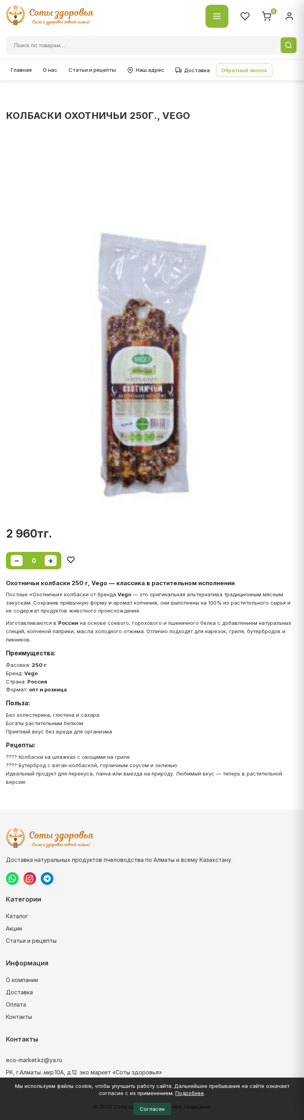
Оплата (16, 1004)
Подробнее (189, 1093)
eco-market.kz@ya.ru (34, 1060)
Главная (21, 70)
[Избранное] (245, 16)
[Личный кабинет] (289, 16)
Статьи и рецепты (92, 70)
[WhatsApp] (12, 878)
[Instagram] (29, 878)
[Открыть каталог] (216, 16)
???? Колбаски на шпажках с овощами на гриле (68, 757)
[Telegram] (47, 878)
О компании (22, 979)
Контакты (19, 1016)
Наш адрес (150, 70)
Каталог (17, 916)
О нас (50, 70)
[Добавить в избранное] (71, 560)
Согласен (152, 1109)
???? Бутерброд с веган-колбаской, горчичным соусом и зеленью (91, 765)
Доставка (197, 70)
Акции (14, 928)
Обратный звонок (244, 70)
